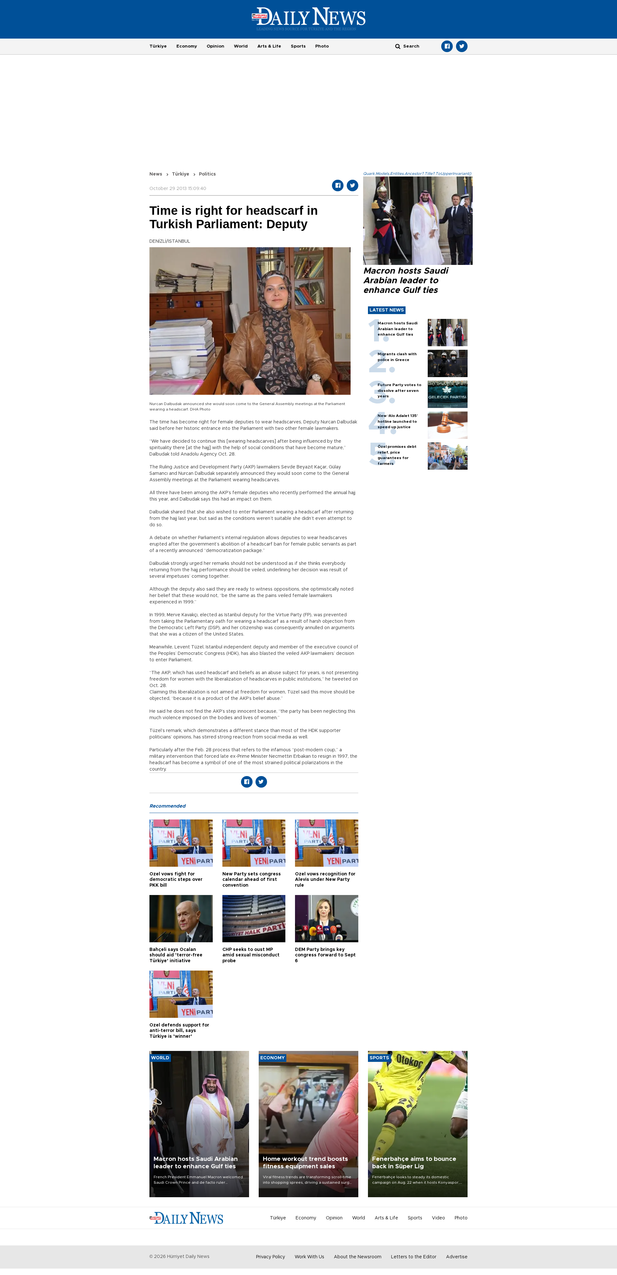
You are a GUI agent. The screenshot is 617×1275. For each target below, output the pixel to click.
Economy (186, 46)
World (241, 46)
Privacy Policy (270, 1257)
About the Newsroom (357, 1257)
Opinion (215, 46)
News (155, 174)
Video (438, 1218)
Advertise (457, 1257)
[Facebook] (447, 46)
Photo (322, 46)
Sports (298, 46)
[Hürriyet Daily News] (309, 18)
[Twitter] (462, 46)
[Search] (397, 46)
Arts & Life (269, 46)
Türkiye (158, 46)
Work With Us (309, 1257)
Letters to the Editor (413, 1257)
